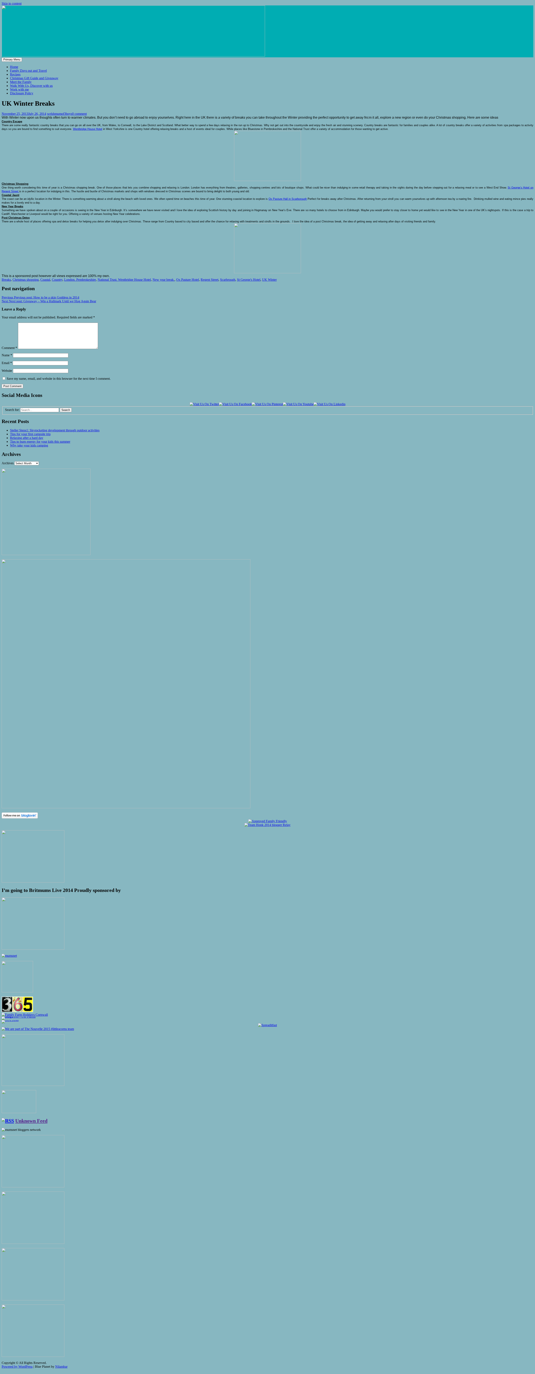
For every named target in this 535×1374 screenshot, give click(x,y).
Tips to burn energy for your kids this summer (40, 441)
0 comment (79, 113)
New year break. (164, 279)
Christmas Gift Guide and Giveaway (34, 78)
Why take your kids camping (29, 445)
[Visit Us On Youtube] (298, 404)
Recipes (15, 74)
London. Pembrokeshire (80, 279)
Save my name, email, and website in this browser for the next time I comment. (59, 378)
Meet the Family (21, 82)
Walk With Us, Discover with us (31, 85)
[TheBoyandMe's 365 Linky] (17, 1011)
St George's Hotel (248, 279)
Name (7, 355)
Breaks (6, 279)
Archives (8, 463)
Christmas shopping (26, 279)
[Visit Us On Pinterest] (267, 404)
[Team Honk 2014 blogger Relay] (267, 825)
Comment (9, 348)
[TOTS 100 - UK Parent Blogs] (19, 1016)
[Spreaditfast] (267, 1025)
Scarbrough (227, 279)
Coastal (45, 279)
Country (57, 279)
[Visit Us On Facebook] (235, 404)
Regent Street (209, 279)
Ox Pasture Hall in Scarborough (288, 198)
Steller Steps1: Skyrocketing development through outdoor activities (54, 430)
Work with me (19, 89)
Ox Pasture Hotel (187, 279)
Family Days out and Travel (28, 70)
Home (14, 67)
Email (7, 363)
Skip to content (12, 3)
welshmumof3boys (59, 113)
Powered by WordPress (17, 1366)
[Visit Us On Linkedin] (329, 404)
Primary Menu (11, 59)
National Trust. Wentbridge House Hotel (124, 279)
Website (7, 370)
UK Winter (269, 279)
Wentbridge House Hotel (87, 129)
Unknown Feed (31, 1121)
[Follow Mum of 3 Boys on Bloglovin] (20, 817)
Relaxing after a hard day (26, 438)
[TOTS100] (10, 1020)
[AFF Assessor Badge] (267, 821)
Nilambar (61, 1366)
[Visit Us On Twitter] (204, 404)
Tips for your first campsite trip (30, 434)
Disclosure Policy (21, 93)
